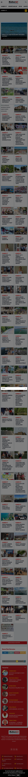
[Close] (25, 388)
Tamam (18, 775)
